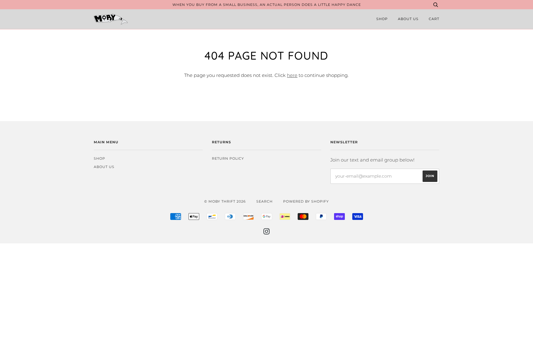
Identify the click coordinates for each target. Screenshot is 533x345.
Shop (382, 19)
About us (408, 19)
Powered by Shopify (306, 201)
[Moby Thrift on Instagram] (266, 232)
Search (264, 201)
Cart (434, 19)
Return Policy (228, 158)
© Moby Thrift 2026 (225, 201)
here (292, 75)
